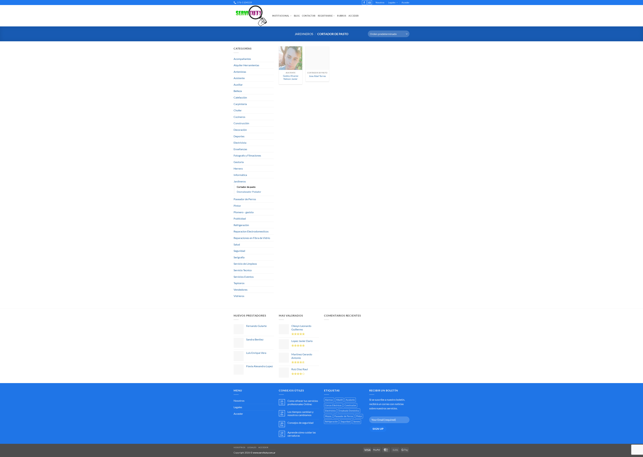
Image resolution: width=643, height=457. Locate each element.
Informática (240, 174)
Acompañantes (242, 58)
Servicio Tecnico (243, 270)
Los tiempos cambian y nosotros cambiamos (300, 413)
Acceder (405, 2)
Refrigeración (241, 225)
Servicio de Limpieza (245, 263)
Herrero (238, 168)
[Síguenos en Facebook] (364, 2)
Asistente (239, 78)
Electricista (240, 142)
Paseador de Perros (245, 199)
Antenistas (240, 71)
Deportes (239, 136)
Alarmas (329, 399)
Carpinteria (240, 104)
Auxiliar (238, 84)
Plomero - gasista (244, 212)
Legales (392, 2)
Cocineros (239, 116)
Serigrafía (239, 257)
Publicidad (240, 218)
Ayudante (350, 399)
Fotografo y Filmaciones (247, 155)
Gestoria (239, 162)
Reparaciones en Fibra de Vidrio (252, 237)
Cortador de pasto (246, 186)
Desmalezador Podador (249, 191)
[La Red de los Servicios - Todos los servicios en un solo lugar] (250, 16)
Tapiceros (239, 283)
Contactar (308, 15)
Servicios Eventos (244, 276)
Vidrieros (239, 295)
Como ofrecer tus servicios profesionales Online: (303, 402)
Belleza (238, 90)
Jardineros (304, 34)
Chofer (238, 110)
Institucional (280, 15)
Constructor (350, 405)
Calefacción (240, 97)
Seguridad (239, 250)
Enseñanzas (240, 149)
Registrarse (325, 15)
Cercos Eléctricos (333, 405)
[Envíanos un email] (369, 2)
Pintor (237, 205)
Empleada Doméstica (349, 410)
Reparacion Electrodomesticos (251, 231)
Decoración (240, 129)
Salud (237, 244)
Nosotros (380, 2)
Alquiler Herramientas (246, 65)
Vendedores (240, 289)
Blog (297, 15)
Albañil (339, 399)
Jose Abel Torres (317, 76)
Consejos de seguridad (300, 422)
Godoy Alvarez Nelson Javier (290, 77)
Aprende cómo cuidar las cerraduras (302, 434)
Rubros (341, 15)
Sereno (356, 421)
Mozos (328, 416)
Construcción (241, 123)
